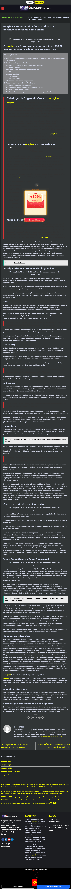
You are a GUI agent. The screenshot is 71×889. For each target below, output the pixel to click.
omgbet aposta (18, 797)
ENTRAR (29, 2)
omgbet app (6, 761)
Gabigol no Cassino (49, 791)
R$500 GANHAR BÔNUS (53, 887)
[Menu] (2, 8)
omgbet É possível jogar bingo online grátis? (26, 87)
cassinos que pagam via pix (13, 791)
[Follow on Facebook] (2, 839)
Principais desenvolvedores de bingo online (22, 70)
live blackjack (5, 793)
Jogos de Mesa (14, 67)
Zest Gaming (14, 74)
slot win (24, 803)
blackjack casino (6, 784)
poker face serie (34, 799)
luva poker (13, 793)
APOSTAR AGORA (18, 887)
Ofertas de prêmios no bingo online (19, 81)
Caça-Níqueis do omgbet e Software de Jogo (26, 65)
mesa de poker (57, 793)
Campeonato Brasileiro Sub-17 (60, 786)
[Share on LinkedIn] (43, 717)
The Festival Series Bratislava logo (41, 803)
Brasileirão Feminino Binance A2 (49, 784)
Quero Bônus (34, 220)
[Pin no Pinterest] (40, 717)
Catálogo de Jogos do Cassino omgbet (20, 63)
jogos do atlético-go (62, 791)
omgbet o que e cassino (10, 771)
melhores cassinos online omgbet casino (40, 793)
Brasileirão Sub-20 (8, 786)
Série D (29, 803)
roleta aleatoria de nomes (56, 799)
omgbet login (6, 765)
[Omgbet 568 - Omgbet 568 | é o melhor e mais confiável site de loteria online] (35, 8)
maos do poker (22, 793)
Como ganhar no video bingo (20, 85)
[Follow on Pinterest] (9, 839)
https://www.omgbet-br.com (51, 736)
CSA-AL (34, 791)
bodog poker (16, 784)
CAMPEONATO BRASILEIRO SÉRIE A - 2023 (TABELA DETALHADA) (18, 789)
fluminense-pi (40, 791)
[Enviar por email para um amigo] (37, 717)
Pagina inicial (7, 17)
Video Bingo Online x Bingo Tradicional (20, 83)
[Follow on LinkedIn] (12, 839)
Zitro (10, 72)
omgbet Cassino (42, 797)
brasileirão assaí (34, 784)
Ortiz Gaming (14, 76)
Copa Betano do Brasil (26, 791)
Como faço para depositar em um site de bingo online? (30, 92)
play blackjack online (22, 799)
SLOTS (19, 803)
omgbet (10, 46)
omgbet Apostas (7, 775)
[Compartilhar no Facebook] (30, 717)
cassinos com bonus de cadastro (52, 789)
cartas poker (39, 789)
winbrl (54, 802)
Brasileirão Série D (45, 787)
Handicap (18, 17)
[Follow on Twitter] (6, 839)
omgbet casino (30, 797)
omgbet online (55, 797)
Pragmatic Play (14, 78)
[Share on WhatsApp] (27, 717)
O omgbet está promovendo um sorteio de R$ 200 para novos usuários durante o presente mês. (35, 60)
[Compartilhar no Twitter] (33, 717)
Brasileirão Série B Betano (20, 786)
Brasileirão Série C (32, 786)
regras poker (44, 799)
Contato (5, 844)
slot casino (13, 803)
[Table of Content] (64, 55)
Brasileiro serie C (25, 784)
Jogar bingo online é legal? (19, 90)
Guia (55, 791)
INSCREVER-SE (39, 2)
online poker (12, 799)
